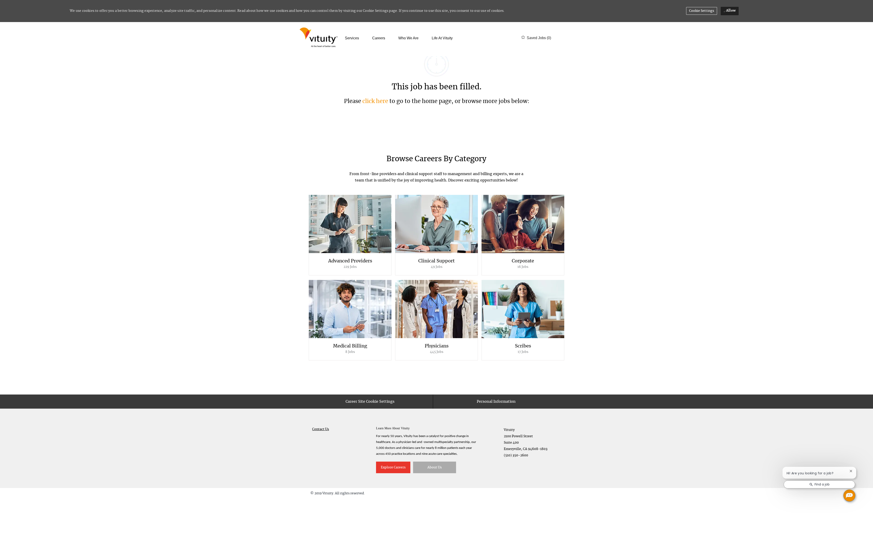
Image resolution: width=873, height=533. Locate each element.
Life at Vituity (442, 38)
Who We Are (408, 38)
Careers (378, 38)
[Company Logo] (319, 37)
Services (352, 38)
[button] (701, 11)
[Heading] (436, 161)
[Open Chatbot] (849, 495)
